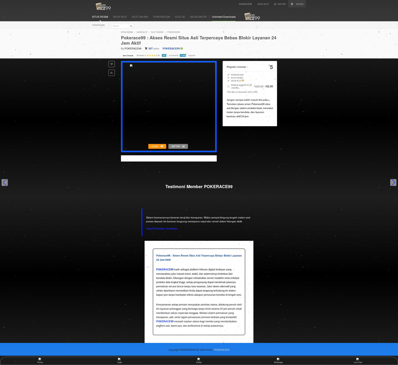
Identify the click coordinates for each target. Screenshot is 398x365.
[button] (5, 182)
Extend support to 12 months (252, 86)
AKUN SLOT (142, 32)
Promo (40, 362)
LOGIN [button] (154, 146)
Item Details (128, 55)
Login (119, 362)
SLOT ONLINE (157, 32)
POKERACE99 (98, 25)
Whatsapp (278, 362)
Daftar (199, 362)
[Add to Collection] (112, 73)
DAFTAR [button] (175, 146)
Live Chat (358, 362)
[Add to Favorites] (112, 64)
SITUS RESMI (127, 32)
